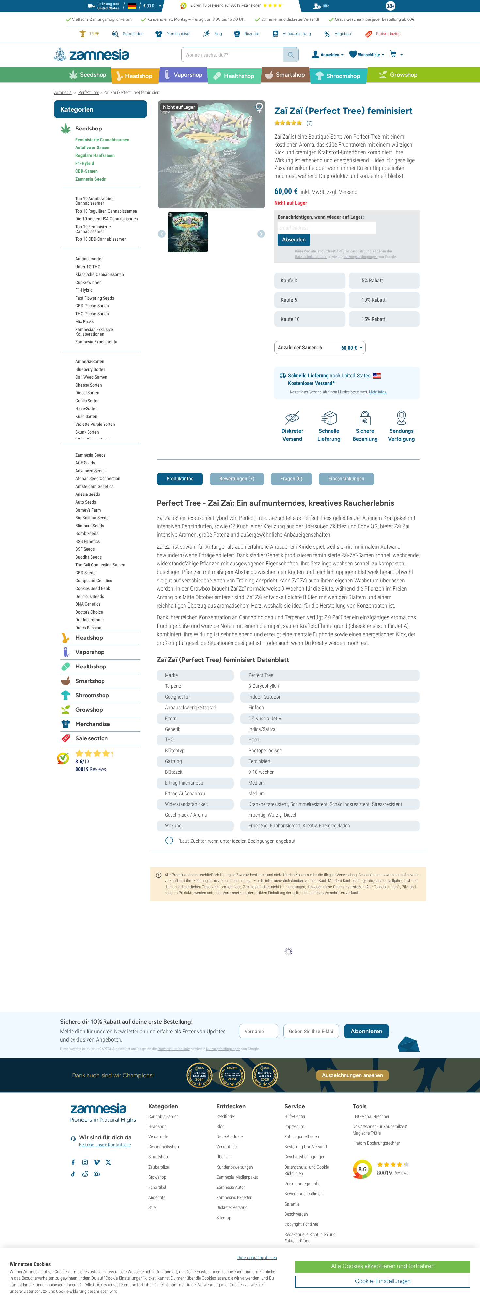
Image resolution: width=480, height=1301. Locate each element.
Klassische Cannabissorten (99, 274)
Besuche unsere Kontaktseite (105, 1144)
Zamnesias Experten (234, 1197)
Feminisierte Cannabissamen (102, 139)
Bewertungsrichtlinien (303, 1193)
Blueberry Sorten (90, 369)
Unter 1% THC (87, 266)
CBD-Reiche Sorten (92, 305)
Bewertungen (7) (236, 479)
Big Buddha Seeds (91, 517)
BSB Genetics (87, 541)
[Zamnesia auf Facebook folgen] (73, 1162)
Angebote (156, 1197)
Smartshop (90, 681)
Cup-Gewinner (88, 282)
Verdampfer (158, 1136)
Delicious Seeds (89, 596)
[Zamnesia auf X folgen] (108, 1162)
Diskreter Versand (232, 1207)
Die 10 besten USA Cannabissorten (106, 218)
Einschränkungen (346, 479)
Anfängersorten (89, 258)
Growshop (89, 709)
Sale (152, 1207)
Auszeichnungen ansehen (352, 1075)
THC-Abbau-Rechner (371, 1116)
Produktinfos (180, 479)
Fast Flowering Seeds (94, 298)
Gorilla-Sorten (87, 400)
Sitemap (223, 1217)
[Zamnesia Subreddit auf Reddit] (85, 1174)
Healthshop (90, 666)
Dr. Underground (90, 619)
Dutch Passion (88, 627)
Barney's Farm (88, 509)
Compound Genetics (93, 580)
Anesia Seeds (87, 494)
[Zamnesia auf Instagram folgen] (85, 1162)
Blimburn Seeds (89, 525)
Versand (348, 191)
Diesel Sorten (87, 392)
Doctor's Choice (89, 612)
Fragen (291, 479)
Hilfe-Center (294, 1116)
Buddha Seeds (88, 557)
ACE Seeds (85, 462)
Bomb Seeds (86, 533)
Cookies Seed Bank (92, 588)
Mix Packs (84, 321)
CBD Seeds (85, 572)
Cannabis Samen (163, 1116)
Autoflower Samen (92, 147)
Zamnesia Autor (230, 1187)
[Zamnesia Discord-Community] (96, 1174)
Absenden (294, 239)
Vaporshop (89, 652)
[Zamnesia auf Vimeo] (96, 1162)
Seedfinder (225, 1116)
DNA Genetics (87, 604)
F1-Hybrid (84, 163)
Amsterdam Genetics (94, 486)
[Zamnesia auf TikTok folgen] (73, 1174)
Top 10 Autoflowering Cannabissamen (94, 201)
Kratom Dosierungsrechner (376, 1143)
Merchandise (92, 724)
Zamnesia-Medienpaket (237, 1177)
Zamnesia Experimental (96, 341)
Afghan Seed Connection (97, 478)
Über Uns (224, 1156)
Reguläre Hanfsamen (95, 155)
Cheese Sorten (88, 385)
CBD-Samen (86, 171)
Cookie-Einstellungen (383, 1281)
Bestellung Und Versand (305, 1146)
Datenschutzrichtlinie (311, 256)
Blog (220, 1126)
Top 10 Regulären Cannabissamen (106, 211)
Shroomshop (92, 695)
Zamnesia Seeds (90, 179)
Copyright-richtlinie (301, 1224)
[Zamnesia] (112, 54)
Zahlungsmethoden (301, 1136)
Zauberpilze (158, 1167)
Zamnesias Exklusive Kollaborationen (94, 332)
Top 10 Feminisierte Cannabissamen (93, 229)
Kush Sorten (86, 416)
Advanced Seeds (90, 470)
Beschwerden (296, 1214)
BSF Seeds (85, 549)
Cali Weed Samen (91, 377)
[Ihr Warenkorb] (397, 54)
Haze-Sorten (86, 408)
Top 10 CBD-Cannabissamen (101, 239)
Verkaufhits (226, 1146)
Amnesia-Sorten (89, 361)
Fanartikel (157, 1187)
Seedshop (88, 128)
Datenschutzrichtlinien (257, 1257)
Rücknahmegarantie (302, 1183)
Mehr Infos (377, 392)
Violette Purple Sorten (95, 424)
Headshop (89, 637)
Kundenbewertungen (234, 1167)
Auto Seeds (85, 502)
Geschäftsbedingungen (304, 1156)
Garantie (291, 1203)
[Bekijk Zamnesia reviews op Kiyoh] (63, 758)
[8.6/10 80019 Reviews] (97, 753)
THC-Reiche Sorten (92, 313)
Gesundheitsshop (163, 1146)
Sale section (91, 738)
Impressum (294, 1126)
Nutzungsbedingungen (360, 256)
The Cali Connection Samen (100, 564)
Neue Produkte (229, 1136)
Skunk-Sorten (87, 432)
